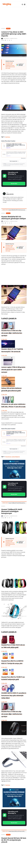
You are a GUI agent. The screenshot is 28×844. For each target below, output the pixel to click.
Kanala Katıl (14, 183)
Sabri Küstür (6, 221)
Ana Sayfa (3, 28)
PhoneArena (8, 456)
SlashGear (7, 137)
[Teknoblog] (7, 4)
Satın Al (8, 147)
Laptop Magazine (16, 456)
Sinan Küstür (6, 38)
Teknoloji (8, 28)
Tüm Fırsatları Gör (13, 161)
